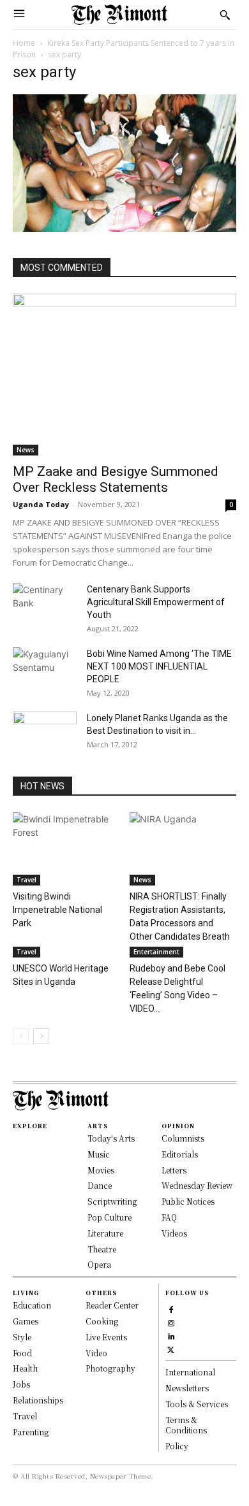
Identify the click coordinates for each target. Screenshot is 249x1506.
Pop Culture (109, 1217)
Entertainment (156, 951)
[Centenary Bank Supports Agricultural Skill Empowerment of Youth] (45, 605)
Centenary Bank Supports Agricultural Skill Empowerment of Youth (156, 602)
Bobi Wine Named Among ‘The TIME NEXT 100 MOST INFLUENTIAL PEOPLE (159, 666)
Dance (99, 1185)
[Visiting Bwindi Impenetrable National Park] (66, 849)
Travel (26, 879)
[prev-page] (21, 1036)
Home (24, 43)
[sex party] (124, 228)
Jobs (21, 1384)
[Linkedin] (170, 1335)
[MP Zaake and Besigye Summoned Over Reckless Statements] (124, 374)
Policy (176, 1445)
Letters (174, 1170)
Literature (105, 1233)
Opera (99, 1264)
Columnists (183, 1138)
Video (96, 1352)
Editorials (180, 1154)
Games (25, 1321)
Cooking (102, 1321)
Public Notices (188, 1201)
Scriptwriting (112, 1201)
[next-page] (41, 1036)
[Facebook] (170, 1308)
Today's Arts (111, 1138)
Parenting (31, 1431)
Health (25, 1368)
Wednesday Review (197, 1185)
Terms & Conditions (186, 1425)
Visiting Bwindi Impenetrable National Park (57, 909)
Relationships (38, 1400)
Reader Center (112, 1305)
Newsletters (187, 1387)
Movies (100, 1170)
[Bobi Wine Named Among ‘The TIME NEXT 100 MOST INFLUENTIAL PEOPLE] (45, 669)
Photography (110, 1368)
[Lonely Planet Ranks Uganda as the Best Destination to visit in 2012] (45, 734)
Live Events (106, 1336)
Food (22, 1352)
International (190, 1371)
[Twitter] (170, 1348)
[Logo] (119, 14)
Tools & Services (196, 1403)
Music (98, 1154)
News (25, 449)
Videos (174, 1233)
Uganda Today (41, 504)
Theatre (101, 1249)
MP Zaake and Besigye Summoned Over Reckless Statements (115, 479)
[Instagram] (170, 1321)
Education (32, 1305)
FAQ (169, 1217)
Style (22, 1336)
